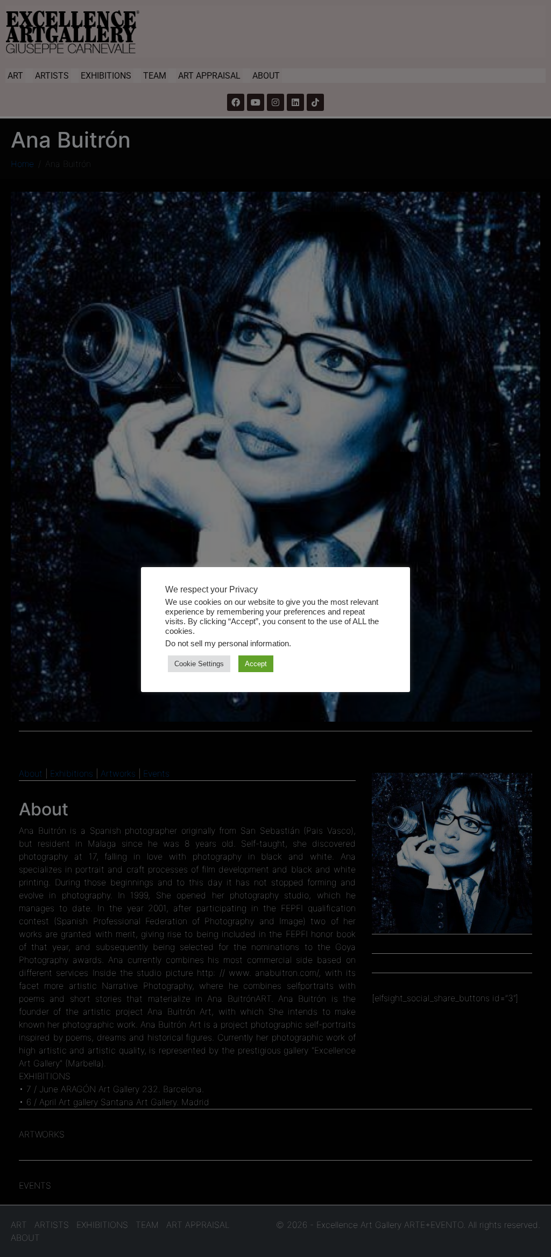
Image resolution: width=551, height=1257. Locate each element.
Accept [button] (256, 664)
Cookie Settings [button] (199, 664)
